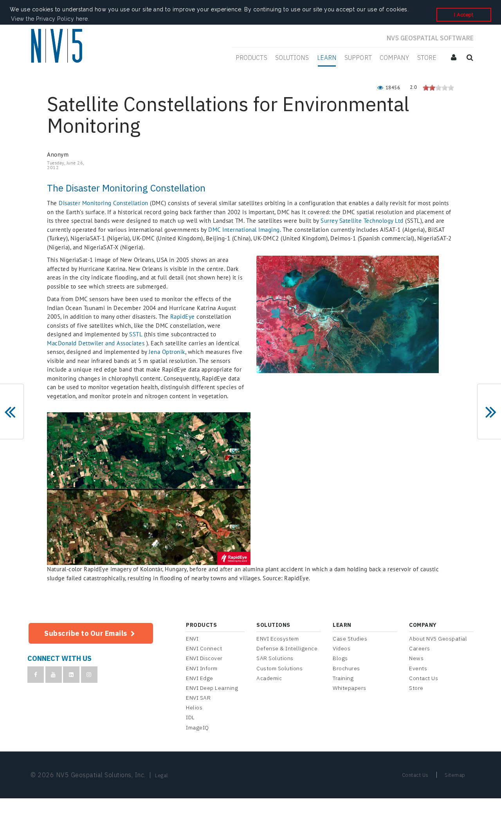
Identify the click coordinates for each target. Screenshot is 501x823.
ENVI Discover (204, 658)
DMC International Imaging (244, 229)
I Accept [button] (463, 15)
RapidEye (182, 316)
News (416, 658)
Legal (161, 775)
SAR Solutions (275, 658)
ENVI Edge (199, 678)
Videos (341, 648)
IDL (190, 717)
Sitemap (455, 775)
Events (418, 668)
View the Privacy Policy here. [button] (50, 19)
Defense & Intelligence (286, 648)
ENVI (192, 638)
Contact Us (423, 678)
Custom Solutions (279, 668)
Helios (194, 707)
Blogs (340, 658)
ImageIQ (197, 727)
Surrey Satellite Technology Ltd (362, 220)
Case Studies (350, 638)
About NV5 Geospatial (438, 638)
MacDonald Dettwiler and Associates (95, 343)
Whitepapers (349, 687)
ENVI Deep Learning (212, 687)
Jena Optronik (167, 352)
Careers (419, 648)
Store (416, 687)
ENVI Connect (204, 648)
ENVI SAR (198, 697)
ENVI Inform (202, 668)
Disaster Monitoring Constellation (103, 203)
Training (343, 678)
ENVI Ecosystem (277, 638)
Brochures (346, 668)
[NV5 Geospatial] (57, 46)
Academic (269, 678)
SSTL (135, 334)
